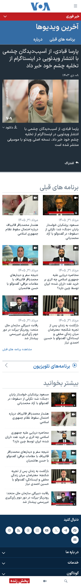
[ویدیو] (45, 581)
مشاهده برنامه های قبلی (17, 349)
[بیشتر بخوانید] (40, 16)
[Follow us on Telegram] (65, 530)
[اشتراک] (75, 539)
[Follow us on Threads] (28, 530)
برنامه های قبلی (62, 40)
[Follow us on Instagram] (37, 530)
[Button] (72, 164)
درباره (37, 40)
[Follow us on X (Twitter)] (56, 530)
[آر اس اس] (18, 530)
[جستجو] (66, 581)
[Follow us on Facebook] (75, 530)
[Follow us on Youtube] (47, 530)
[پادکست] (9, 530)
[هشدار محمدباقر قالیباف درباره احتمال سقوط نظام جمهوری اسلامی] (20, 205)
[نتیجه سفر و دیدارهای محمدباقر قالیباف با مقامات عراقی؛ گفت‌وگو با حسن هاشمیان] (20, 255)
